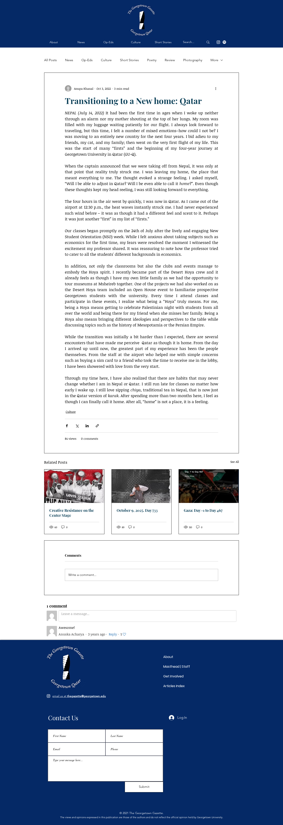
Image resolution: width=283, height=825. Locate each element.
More (214, 60)
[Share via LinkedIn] (87, 426)
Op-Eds (87, 60)
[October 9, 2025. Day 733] (142, 486)
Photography (192, 60)
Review (170, 60)
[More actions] (215, 88)
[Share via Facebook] (67, 426)
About (168, 656)
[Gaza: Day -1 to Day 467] (209, 486)
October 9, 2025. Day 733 (137, 510)
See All (234, 462)
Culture (106, 60)
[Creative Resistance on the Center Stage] (74, 486)
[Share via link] (97, 426)
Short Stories (129, 60)
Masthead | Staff (176, 666)
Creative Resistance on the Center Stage (71, 513)
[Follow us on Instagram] (48, 696)
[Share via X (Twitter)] (77, 426)
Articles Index (174, 686)
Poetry (151, 60)
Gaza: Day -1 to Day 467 (203, 510)
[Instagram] (218, 42)
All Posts (50, 60)
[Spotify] (224, 42)
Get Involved (173, 676)
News (69, 60)
